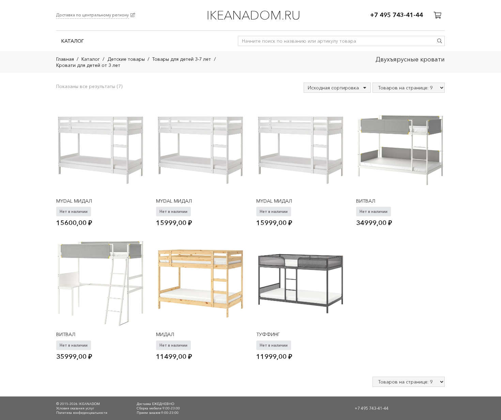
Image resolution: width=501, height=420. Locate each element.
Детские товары (126, 59)
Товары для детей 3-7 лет (181, 59)
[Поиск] (439, 41)
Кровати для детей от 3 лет (88, 65)
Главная (65, 59)
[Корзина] (437, 15)
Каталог (90, 59)
